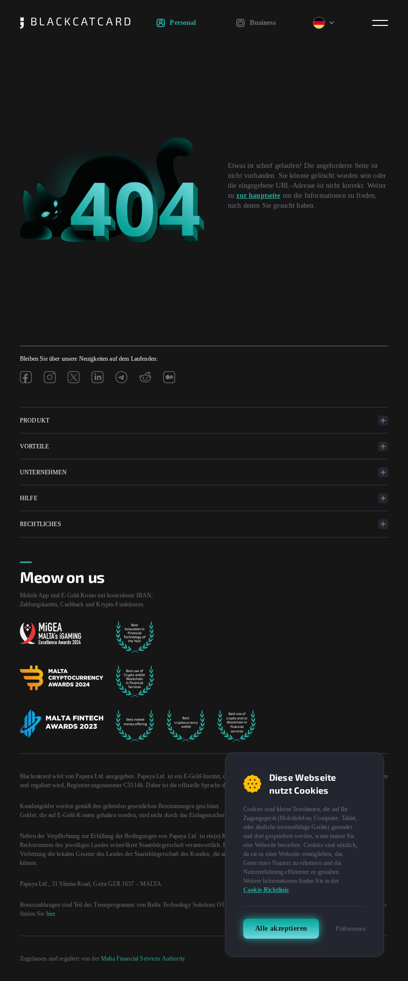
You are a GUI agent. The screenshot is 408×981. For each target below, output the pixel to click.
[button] (204, 420)
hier (50, 913)
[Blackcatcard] (75, 23)
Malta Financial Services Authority (143, 958)
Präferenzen (351, 928)
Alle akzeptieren (281, 928)
